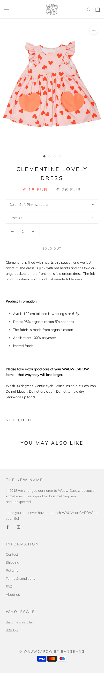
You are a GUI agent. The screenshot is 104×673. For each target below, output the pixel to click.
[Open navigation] (6, 9)
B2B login (13, 630)
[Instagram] (18, 527)
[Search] (89, 9)
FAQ (9, 586)
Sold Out (51, 248)
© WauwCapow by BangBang (52, 651)
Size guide (19, 420)
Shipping (12, 562)
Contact (12, 554)
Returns (12, 570)
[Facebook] (7, 527)
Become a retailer (19, 622)
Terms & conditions (20, 578)
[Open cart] (98, 9)
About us (13, 594)
